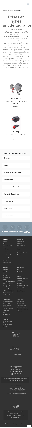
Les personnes (5, 259)
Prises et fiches (6, 235)
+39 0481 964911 (17, 322)
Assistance (20, 258)
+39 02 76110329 (17, 341)
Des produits (20, 279)
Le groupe (5, 252)
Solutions (20, 250)
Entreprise (6, 250)
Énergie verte (20, 238)
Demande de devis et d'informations (21, 265)
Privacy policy (17, 385)
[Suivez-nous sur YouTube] (17, 376)
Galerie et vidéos (6, 273)
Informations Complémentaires (21, 281)
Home (5, 10)
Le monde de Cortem (21, 283)
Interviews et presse (7, 271)
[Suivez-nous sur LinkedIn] (13, 376)
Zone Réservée (20, 269)
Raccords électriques (7, 239)
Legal (16, 386)
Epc (18, 252)
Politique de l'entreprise (7, 262)
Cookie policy (23, 385)
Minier (18, 231)
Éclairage (5, 227)
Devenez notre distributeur (8, 266)
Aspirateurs (5, 242)
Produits (10, 10)
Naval (18, 232)
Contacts (5, 293)
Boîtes (4, 229)
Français (15, 3)
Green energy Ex (6, 240)
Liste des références (7, 267)
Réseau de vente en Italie (8, 294)
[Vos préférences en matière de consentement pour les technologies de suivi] (29, 426)
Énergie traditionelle (21, 236)
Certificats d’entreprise (7, 269)
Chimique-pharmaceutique (23, 229)
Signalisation (5, 234)
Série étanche (5, 244)
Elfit (3, 255)
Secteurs (19, 226)
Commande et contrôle (7, 237)
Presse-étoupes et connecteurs (6, 231)
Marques (4, 254)
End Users (19, 254)
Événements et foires (21, 285)
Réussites (19, 287)
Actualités (20, 277)
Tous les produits (6, 246)
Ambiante (5, 260)
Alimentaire (19, 234)
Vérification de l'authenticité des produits (23, 262)
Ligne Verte (19, 267)
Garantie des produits (22, 260)
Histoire (4, 257)
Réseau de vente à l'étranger (9, 296)
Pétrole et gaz (20, 227)
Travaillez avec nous (7, 264)
